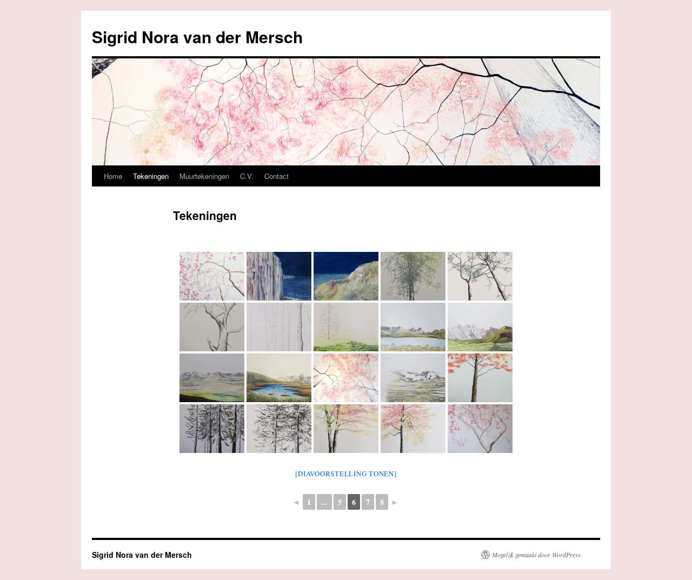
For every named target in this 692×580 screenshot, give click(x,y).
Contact (276, 176)
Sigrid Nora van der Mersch (197, 36)
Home (113, 176)
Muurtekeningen (204, 176)
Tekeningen (151, 176)
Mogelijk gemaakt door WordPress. (537, 554)
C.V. (247, 176)
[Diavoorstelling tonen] (345, 473)
